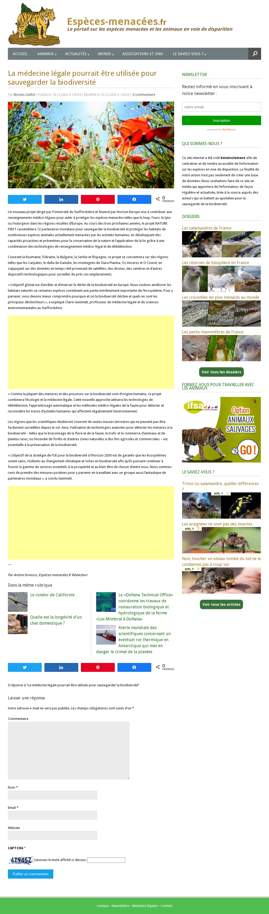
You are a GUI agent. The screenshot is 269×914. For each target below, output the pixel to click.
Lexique (103, 906)
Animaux (46, 54)
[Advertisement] (91, 352)
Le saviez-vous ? (188, 54)
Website (14, 828)
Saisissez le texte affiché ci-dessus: (60, 860)
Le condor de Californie (52, 594)
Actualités (76, 54)
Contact (166, 906)
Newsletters (121, 906)
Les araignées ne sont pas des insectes (217, 524)
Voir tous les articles (221, 604)
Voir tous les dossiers (221, 372)
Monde (104, 54)
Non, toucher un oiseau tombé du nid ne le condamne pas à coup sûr (221, 561)
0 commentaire (144, 95)
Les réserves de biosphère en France (215, 262)
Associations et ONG (142, 54)
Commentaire (18, 719)
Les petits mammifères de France (213, 332)
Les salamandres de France (206, 228)
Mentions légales (145, 906)
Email (12, 808)
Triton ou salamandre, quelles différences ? (220, 486)
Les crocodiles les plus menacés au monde (220, 297)
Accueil (20, 54)
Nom (11, 787)
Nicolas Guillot (24, 95)
